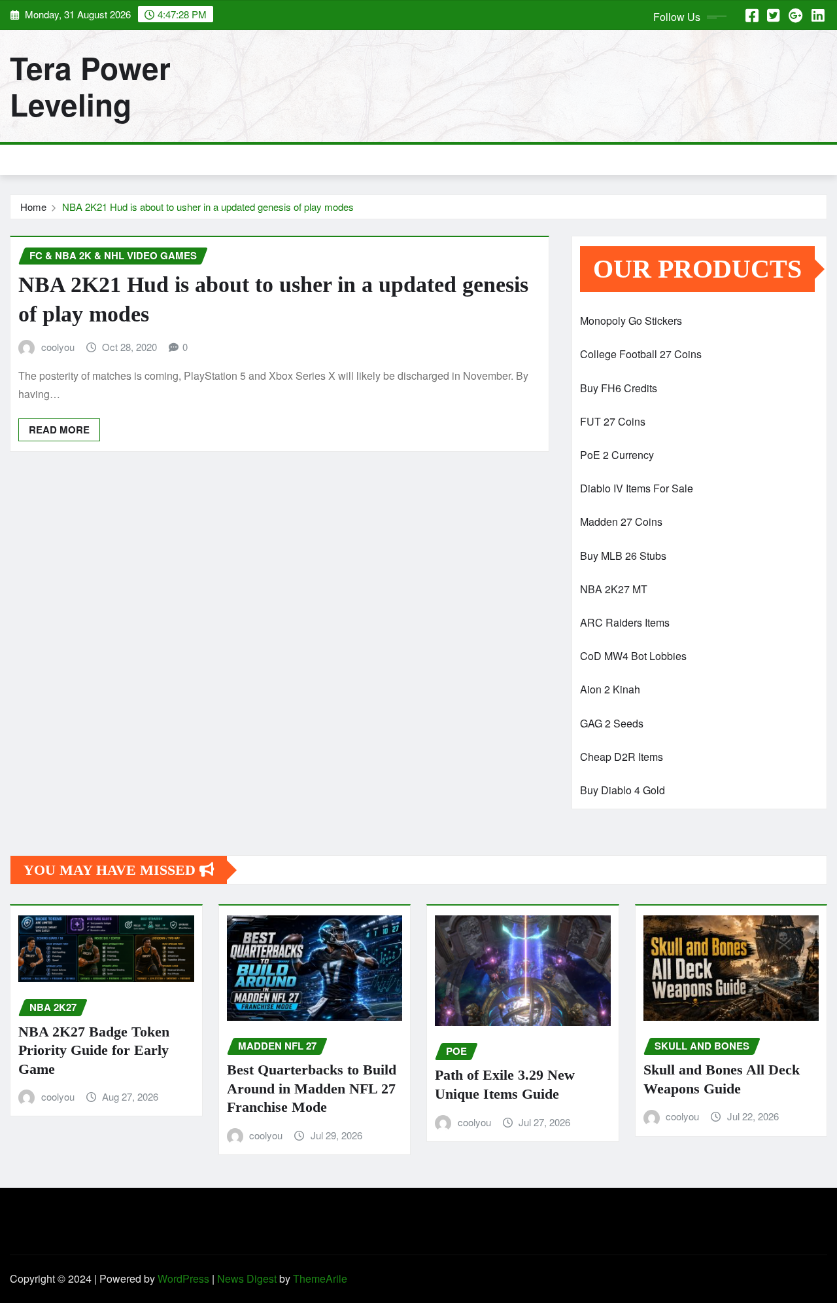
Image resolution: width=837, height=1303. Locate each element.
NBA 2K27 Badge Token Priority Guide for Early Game (93, 1050)
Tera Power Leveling (90, 85)
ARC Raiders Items (625, 622)
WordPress (183, 1278)
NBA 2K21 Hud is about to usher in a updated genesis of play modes (208, 206)
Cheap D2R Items (621, 756)
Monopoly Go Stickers (631, 320)
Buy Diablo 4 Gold (622, 790)
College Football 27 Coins (641, 353)
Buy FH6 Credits (618, 387)
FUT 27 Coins (612, 421)
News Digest (247, 1278)
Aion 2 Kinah (610, 689)
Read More (59, 429)
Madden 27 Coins (621, 521)
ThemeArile (320, 1278)
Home (33, 206)
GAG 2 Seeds (611, 723)
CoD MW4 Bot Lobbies (633, 655)
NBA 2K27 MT (613, 588)
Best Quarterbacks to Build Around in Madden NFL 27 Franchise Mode (311, 1088)
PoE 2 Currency (617, 454)
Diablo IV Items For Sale (636, 488)
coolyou (58, 347)
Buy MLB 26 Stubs (623, 555)
